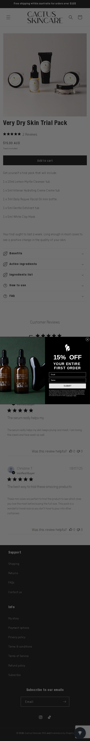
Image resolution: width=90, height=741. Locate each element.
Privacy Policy (69, 395)
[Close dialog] (87, 339)
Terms (75, 395)
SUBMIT (67, 386)
